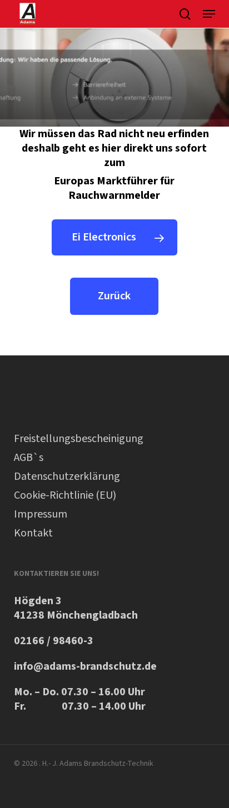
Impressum (40, 514)
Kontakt (33, 533)
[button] (209, 13)
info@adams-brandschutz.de (85, 666)
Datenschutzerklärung (67, 476)
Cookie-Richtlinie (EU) (65, 495)
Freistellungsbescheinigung (78, 438)
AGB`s (28, 457)
